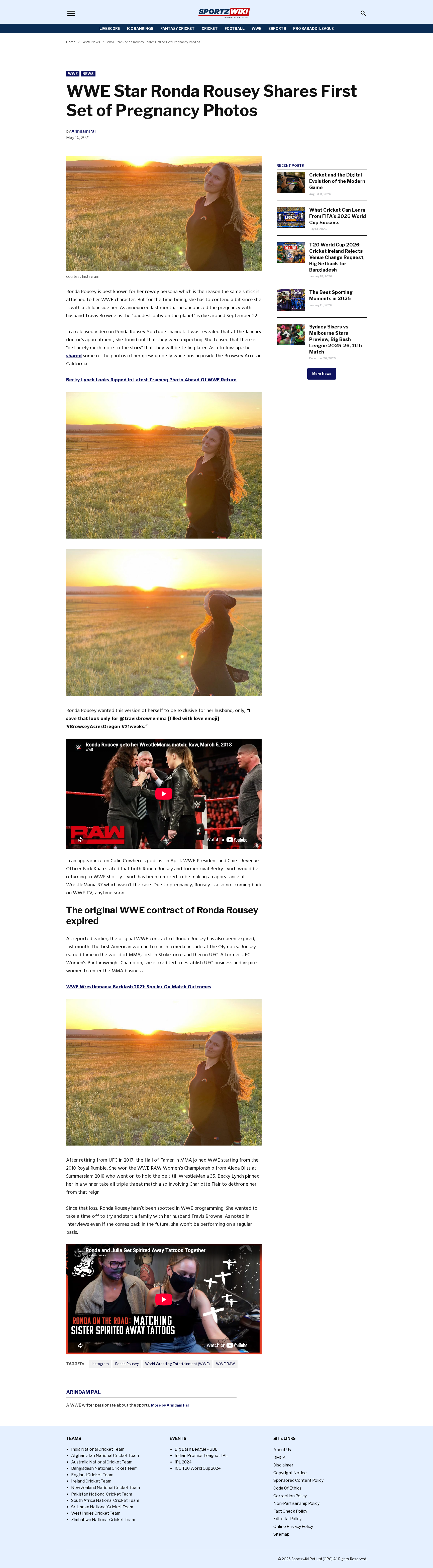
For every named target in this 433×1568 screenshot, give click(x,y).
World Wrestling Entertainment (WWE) (177, 1364)
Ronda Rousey (127, 1364)
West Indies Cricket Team (95, 1513)
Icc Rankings (140, 28)
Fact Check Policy (290, 1511)
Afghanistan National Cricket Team (105, 1455)
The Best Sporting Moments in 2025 (331, 295)
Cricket (210, 28)
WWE (256, 28)
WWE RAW (225, 1364)
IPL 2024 (183, 1462)
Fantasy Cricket (177, 28)
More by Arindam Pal (170, 1405)
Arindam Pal (83, 131)
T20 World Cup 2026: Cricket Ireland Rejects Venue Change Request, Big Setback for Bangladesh (337, 257)
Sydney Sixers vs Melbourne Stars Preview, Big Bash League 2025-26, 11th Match (335, 339)
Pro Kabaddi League (313, 28)
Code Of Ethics (287, 1488)
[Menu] (71, 13)
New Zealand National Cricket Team (105, 1487)
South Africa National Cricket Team (105, 1500)
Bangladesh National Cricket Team (104, 1468)
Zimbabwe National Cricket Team (103, 1519)
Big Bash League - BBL (196, 1449)
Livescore (109, 28)
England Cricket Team (92, 1474)
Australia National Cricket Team (101, 1462)
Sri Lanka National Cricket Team (102, 1507)
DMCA (279, 1457)
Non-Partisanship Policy (296, 1503)
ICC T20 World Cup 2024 (198, 1468)
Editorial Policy (287, 1518)
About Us (282, 1449)
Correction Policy (290, 1496)
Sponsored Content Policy (298, 1480)
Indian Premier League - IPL (201, 1455)
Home (70, 42)
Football (235, 28)
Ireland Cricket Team (91, 1481)
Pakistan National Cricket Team (101, 1494)
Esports (277, 28)
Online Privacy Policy (293, 1526)
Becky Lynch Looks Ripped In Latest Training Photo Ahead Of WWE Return (151, 380)
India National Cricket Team (97, 1449)
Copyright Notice (290, 1472)
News (88, 73)
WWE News (91, 42)
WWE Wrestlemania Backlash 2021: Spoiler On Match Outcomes (138, 987)
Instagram (100, 1364)
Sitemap (281, 1534)
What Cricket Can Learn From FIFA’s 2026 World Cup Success (337, 216)
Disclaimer (283, 1465)
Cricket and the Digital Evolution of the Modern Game (337, 181)
